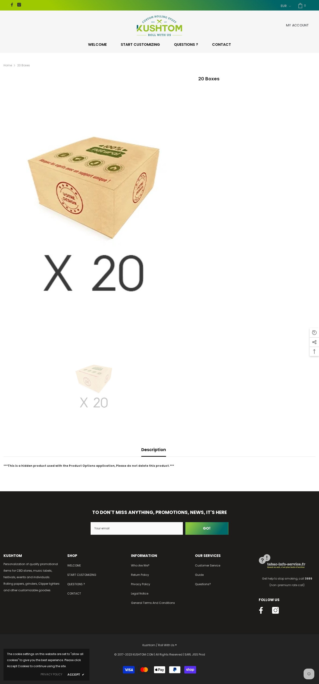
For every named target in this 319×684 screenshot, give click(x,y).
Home (8, 65)
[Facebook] (12, 5)
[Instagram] (19, 5)
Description (153, 449)
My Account (297, 25)
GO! (207, 528)
